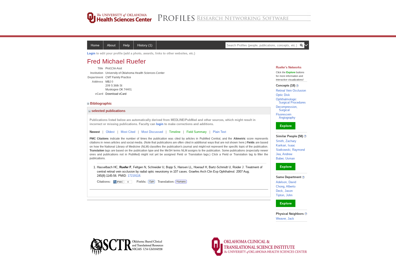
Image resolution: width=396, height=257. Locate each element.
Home (95, 45)
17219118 (134, 175)
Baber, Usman (285, 158)
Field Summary (197, 132)
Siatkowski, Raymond (290, 149)
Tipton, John (284, 195)
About (111, 45)
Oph (151, 181)
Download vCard (115, 93)
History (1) (144, 45)
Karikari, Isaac (285, 145)
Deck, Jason (284, 191)
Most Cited (128, 132)
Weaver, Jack (285, 218)
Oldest (110, 132)
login (159, 124)
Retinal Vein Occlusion (291, 90)
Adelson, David (286, 182)
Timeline (174, 132)
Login (91, 53)
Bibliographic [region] (101, 103)
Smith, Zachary (286, 141)
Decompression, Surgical (286, 108)
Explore (286, 126)
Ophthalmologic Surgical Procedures (291, 101)
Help (126, 45)
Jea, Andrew (284, 154)
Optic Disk (283, 95)
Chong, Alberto (285, 186)
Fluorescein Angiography (285, 116)
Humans (181, 181)
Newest (95, 132)
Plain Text (219, 132)
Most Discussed (152, 132)
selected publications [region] (108, 111)
